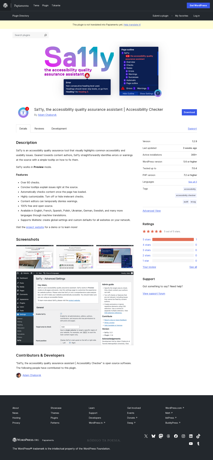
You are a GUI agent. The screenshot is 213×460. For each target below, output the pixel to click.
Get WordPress (198, 5)
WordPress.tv (97, 422)
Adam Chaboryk (47, 114)
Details (23, 128)
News (15, 413)
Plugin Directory (20, 15)
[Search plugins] (45, 35)
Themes (55, 413)
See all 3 (192, 182)
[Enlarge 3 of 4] (129, 249)
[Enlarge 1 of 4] (49, 249)
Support (192, 128)
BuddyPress (173, 422)
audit (186, 202)
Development (59, 128)
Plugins (54, 417)
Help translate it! (132, 24)
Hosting (16, 417)
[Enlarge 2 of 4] (89, 249)
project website (35, 227)
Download (189, 112)
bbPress (171, 417)
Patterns (55, 422)
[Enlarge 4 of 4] (129, 275)
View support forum (154, 293)
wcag (193, 202)
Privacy (16, 422)
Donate (132, 417)
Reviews (39, 128)
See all (193, 267)
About (15, 408)
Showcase (56, 408)
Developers (95, 417)
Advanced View (152, 210)
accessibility (190, 189)
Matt (169, 413)
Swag (131, 422)
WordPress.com (174, 408)
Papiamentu (48, 440)
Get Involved (134, 408)
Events (130, 413)
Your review (149, 267)
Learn (92, 408)
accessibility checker (186, 195)
